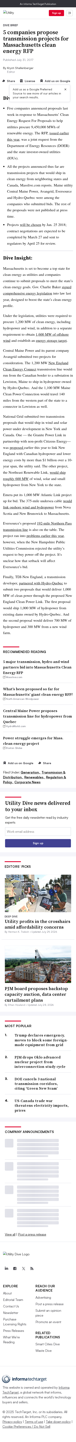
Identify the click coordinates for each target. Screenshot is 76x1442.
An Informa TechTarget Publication (38, 3)
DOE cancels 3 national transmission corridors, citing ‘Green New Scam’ (36, 1084)
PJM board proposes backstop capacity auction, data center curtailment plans (36, 994)
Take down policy (58, 1422)
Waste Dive (43, 1351)
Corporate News (27, 782)
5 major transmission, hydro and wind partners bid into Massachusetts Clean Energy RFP (37, 667)
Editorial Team (13, 1300)
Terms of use (34, 1422)
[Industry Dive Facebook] (15, 1268)
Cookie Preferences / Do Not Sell (26, 1426)
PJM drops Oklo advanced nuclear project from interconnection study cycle (40, 1062)
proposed (17, 447)
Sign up (56, 12)
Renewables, (34, 777)
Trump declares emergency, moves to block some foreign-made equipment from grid (41, 1040)
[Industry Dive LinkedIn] (6, 1268)
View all (10, 1234)
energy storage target (51, 340)
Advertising (43, 1297)
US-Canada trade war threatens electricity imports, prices (42, 1105)
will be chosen (30, 224)
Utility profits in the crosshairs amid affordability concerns (37, 924)
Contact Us (11, 1306)
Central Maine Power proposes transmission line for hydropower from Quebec (37, 716)
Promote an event (48, 1322)
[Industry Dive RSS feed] (32, 1268)
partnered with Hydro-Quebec (41, 583)
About (7, 1293)
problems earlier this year (45, 535)
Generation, (31, 772)
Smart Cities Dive (47, 1344)
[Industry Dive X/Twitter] (23, 1268)
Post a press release (32, 1234)
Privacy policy (12, 1422)
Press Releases (13, 1331)
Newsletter (10, 1313)
